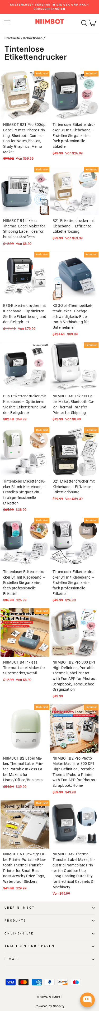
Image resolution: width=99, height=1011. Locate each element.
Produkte (15, 920)
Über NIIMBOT (19, 907)
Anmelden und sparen (29, 946)
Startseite (12, 38)
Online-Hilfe (19, 933)
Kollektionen (33, 38)
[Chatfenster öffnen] (87, 1000)
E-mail (11, 959)
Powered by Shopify (49, 1006)
